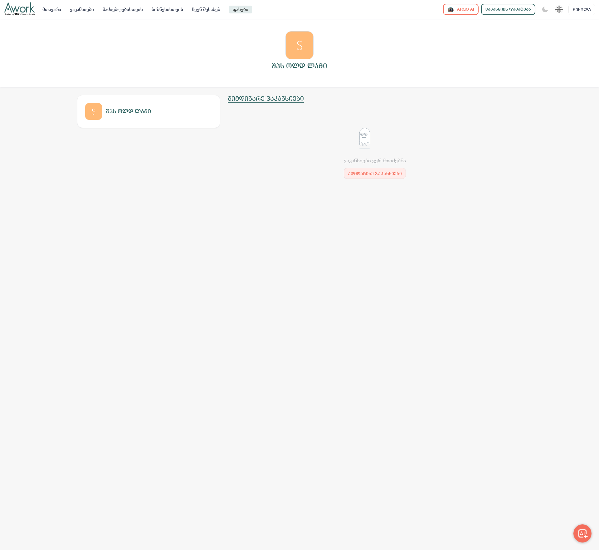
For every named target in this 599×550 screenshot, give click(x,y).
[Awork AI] (582, 533)
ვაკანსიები (82, 9)
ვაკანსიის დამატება (508, 9)
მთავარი (51, 9)
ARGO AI (465, 9)
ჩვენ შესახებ (206, 9)
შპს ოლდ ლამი (128, 111)
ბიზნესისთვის (167, 9)
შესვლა (582, 9)
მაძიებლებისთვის (123, 9)
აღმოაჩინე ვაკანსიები (375, 173)
